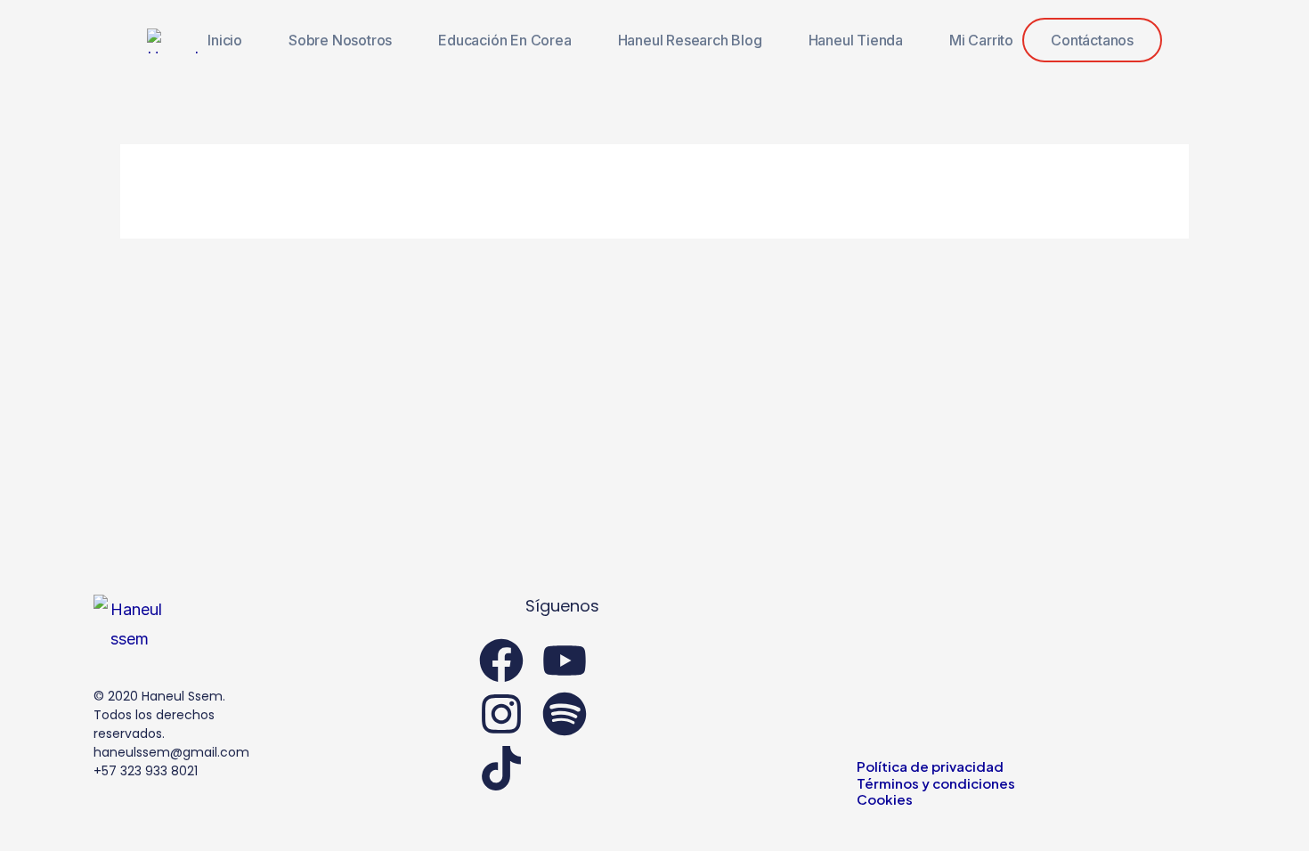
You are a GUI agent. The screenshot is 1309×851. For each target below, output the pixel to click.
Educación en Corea (504, 40)
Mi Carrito (981, 40)
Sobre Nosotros (340, 40)
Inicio (224, 40)
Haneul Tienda (856, 40)
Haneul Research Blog (690, 40)
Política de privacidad (930, 766)
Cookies (885, 798)
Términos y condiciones (936, 782)
